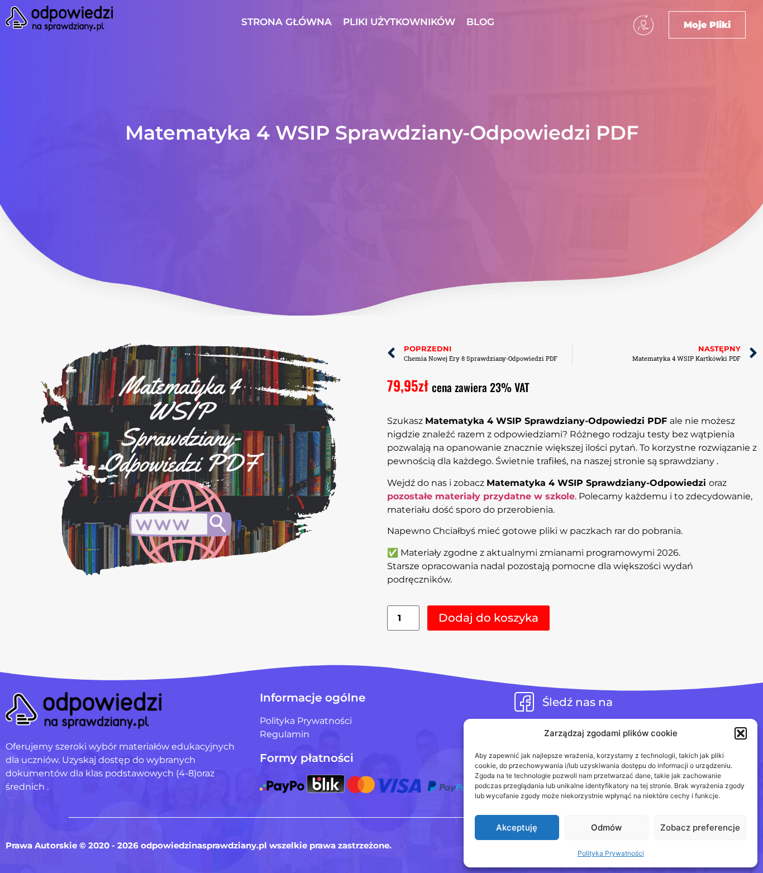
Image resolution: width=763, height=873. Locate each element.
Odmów (606, 827)
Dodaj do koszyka (488, 617)
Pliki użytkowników (399, 21)
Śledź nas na (577, 702)
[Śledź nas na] (524, 702)
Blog (480, 21)
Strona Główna (286, 21)
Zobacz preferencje (700, 827)
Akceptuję (516, 827)
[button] (740, 733)
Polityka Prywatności (611, 853)
